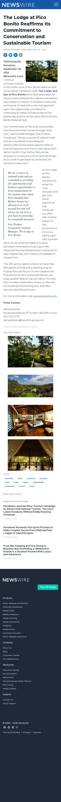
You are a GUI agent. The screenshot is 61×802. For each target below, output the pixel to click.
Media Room (9, 629)
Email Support (9, 703)
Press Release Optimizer (15, 637)
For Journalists (10, 674)
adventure (9, 478)
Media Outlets (9, 688)
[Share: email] (21, 55)
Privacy (26, 732)
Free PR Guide (48, 587)
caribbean (31, 478)
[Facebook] (5, 727)
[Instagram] (17, 727)
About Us (7, 648)
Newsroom (8, 677)
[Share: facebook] (5, 55)
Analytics (7, 625)
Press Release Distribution (15, 603)
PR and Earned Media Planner (17, 681)
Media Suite (8, 611)
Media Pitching (10, 618)
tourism (22, 486)
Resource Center (11, 670)
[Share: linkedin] (15, 55)
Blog (5, 651)
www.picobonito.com (45, 296)
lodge (16, 482)
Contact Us (8, 700)
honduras (43, 478)
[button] (56, 4)
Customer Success (12, 633)
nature (25, 482)
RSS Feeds (8, 685)
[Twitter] (9, 727)
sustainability (38, 482)
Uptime (37, 732)
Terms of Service (11, 732)
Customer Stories (11, 655)
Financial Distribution (13, 607)
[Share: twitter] (10, 55)
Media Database (11, 614)
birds (20, 478)
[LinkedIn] (13, 727)
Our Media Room (11, 659)
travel (32, 486)
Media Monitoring (11, 622)
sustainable (9, 486)
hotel (7, 482)
